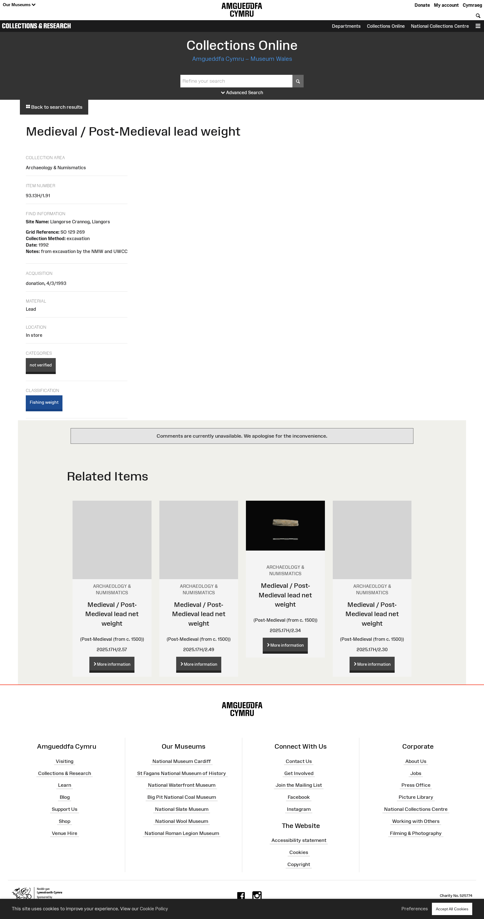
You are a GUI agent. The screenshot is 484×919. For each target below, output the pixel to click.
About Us (415, 761)
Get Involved (298, 773)
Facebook (299, 797)
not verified (41, 365)
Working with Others (415, 821)
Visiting (64, 761)
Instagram (299, 809)
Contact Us (299, 761)
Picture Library (416, 797)
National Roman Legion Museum (182, 833)
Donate (422, 5)
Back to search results (56, 107)
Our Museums (17, 4)
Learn (64, 785)
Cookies (298, 852)
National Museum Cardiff (181, 761)
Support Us (64, 809)
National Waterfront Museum (181, 785)
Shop (64, 821)
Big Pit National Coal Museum (181, 797)
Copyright (298, 864)
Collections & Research (36, 26)
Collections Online (386, 26)
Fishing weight (44, 402)
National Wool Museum (181, 821)
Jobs (415, 773)
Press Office (416, 785)
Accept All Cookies (452, 909)
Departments (346, 26)
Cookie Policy (154, 908)
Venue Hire (64, 833)
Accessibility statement (298, 840)
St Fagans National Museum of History (181, 773)
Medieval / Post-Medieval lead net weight (112, 614)
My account (446, 5)
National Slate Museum (181, 809)
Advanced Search (244, 92)
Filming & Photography (416, 833)
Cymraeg (472, 5)
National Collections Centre (440, 26)
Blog (65, 797)
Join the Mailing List (299, 785)
